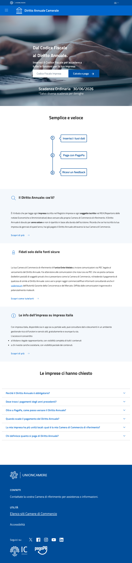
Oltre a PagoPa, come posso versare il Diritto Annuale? (36, 410)
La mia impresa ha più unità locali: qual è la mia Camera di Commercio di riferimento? (53, 427)
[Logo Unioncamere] (28, 475)
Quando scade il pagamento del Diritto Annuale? (32, 419)
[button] (117, 2)
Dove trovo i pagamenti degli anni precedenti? (31, 402)
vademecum (17, 285)
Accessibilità (17, 524)
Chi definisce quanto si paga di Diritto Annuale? (32, 436)
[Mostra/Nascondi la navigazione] (6, 10)
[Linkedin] (61, 539)
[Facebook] (38, 539)
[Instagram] (46, 539)
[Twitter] (30, 539)
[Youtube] (53, 539)
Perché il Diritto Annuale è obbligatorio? (28, 393)
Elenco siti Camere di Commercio (33, 513)
